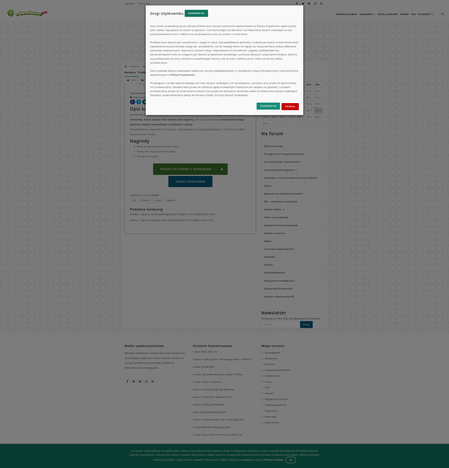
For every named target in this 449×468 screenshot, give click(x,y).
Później (290, 106)
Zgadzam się (196, 13)
